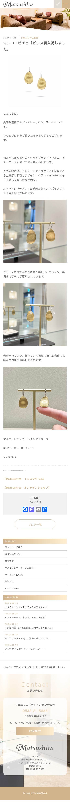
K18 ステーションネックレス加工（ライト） (27, 605)
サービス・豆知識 (13, 574)
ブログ (17, 667)
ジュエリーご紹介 (29, 37)
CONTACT (35, 731)
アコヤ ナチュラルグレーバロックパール (25, 647)
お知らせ (9, 581)
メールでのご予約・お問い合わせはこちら (35, 723)
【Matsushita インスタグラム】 (24, 479)
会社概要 (9, 560)
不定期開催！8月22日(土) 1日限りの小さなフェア (29, 626)
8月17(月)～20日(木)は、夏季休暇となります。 (28, 637)
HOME (7, 667)
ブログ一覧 (35, 524)
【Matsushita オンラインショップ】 (27, 487)
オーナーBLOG (12, 588)
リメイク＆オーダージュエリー (20, 567)
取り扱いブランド (13, 553)
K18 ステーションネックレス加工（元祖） (26, 616)
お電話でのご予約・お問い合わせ (35, 705)
